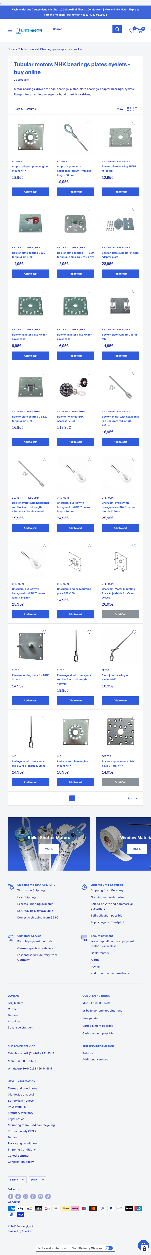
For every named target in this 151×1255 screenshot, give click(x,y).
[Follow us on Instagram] (25, 1196)
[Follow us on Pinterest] (33, 1196)
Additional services (95, 1059)
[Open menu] (10, 30)
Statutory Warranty (20, 1113)
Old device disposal (21, 1094)
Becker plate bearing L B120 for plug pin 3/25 (29, 419)
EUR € (34, 1179)
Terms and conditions (22, 1088)
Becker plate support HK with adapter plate (120, 255)
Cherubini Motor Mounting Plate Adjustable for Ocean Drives (118, 593)
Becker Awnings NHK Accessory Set (70, 419)
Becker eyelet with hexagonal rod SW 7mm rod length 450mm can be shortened (30, 507)
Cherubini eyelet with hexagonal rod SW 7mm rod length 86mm (74, 507)
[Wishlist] (132, 30)
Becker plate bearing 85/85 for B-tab (119, 168)
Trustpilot (117, 922)
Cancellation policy (21, 1162)
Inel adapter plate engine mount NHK (72, 763)
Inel (14, 756)
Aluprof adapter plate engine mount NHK (30, 168)
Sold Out (120, 614)
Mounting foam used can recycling (31, 1125)
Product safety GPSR (22, 1131)
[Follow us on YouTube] (40, 1196)
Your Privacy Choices (87, 1248)
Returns (13, 1015)
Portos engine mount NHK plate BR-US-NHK (118, 763)
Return (12, 1137)
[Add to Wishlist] (44, 123)
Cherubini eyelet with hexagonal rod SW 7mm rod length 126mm (119, 507)
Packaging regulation (22, 1143)
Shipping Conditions (22, 1149)
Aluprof (17, 161)
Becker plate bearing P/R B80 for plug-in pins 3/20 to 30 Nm (75, 255)
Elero (15, 670)
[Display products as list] (135, 109)
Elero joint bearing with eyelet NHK (116, 677)
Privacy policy (17, 1107)
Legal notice (16, 1119)
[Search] (117, 29)
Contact (13, 1009)
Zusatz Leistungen (20, 1027)
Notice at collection (52, 1248)
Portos (106, 756)
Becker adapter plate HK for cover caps (29, 337)
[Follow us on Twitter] (18, 1196)
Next (130, 798)
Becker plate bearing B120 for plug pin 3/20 (28, 255)
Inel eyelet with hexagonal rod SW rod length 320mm (28, 763)
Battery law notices (21, 1100)
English (14, 1179)
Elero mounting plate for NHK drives (30, 677)
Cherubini (63, 497)
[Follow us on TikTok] (48, 1196)
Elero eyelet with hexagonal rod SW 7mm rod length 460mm (74, 679)
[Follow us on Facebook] (10, 1196)
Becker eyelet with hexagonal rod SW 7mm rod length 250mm (120, 421)
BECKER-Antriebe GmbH (116, 161)
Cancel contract (18, 1155)
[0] (139, 30)
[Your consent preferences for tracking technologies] (144, 1248)
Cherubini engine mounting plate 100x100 (74, 591)
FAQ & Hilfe (15, 1003)
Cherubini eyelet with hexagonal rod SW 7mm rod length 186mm (29, 593)
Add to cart (30, 191)
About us (14, 1021)
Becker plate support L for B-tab (120, 337)
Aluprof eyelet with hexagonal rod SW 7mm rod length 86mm (74, 171)
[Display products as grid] (129, 109)
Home (11, 49)
